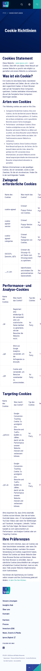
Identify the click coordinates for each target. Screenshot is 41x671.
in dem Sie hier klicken (17, 580)
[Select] (29, 4)
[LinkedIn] (4, 648)
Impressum (7, 658)
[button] (21, 4)
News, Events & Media (12, 632)
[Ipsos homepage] (6, 4)
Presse (6, 624)
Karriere (6, 620)
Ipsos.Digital (8, 637)
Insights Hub (8, 605)
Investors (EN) (8, 628)
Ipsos (4, 13)
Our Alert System (8, 661)
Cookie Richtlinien (31, 658)
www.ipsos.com (22, 63)
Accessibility (17, 661)
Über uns (6, 609)
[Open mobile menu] (37, 4)
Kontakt (6, 613)
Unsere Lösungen (10, 601)
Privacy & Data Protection (18, 658)
